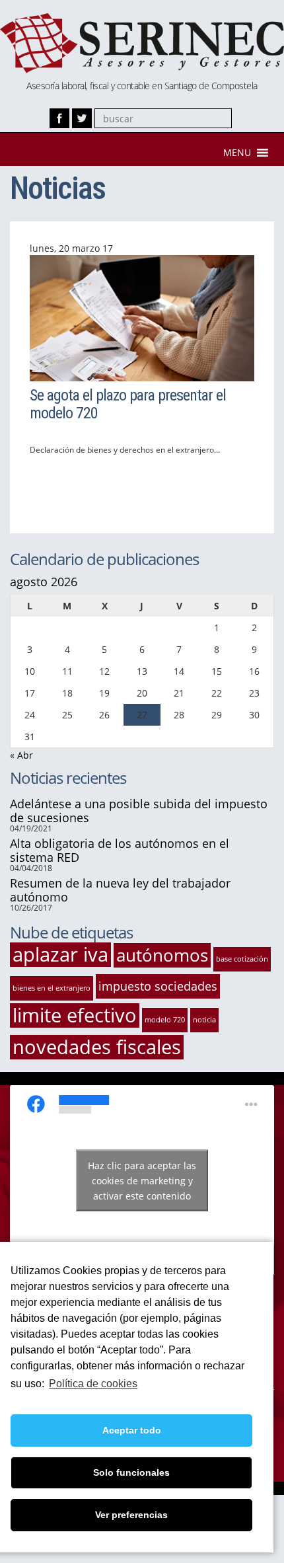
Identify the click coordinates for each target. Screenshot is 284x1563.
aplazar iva (60, 954)
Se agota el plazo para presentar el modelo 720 (128, 404)
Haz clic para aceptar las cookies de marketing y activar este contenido (142, 1180)
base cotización (242, 959)
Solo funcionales (131, 1472)
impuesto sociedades (157, 986)
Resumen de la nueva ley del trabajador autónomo (120, 890)
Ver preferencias (131, 1514)
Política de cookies (93, 1383)
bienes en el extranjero (51, 988)
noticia (204, 1019)
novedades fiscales (97, 1047)
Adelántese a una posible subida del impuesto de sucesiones (138, 810)
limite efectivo (75, 1015)
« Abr (21, 755)
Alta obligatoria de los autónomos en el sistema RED (119, 850)
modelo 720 (165, 1019)
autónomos (162, 955)
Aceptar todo (131, 1430)
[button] (237, 152)
